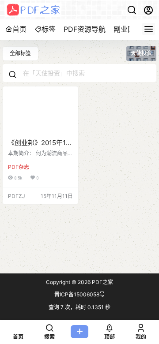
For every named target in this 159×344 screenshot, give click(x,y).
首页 (19, 29)
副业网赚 (128, 29)
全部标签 (20, 53)
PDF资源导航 (85, 29)
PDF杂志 (18, 167)
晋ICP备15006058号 (79, 294)
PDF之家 (102, 282)
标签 (49, 29)
